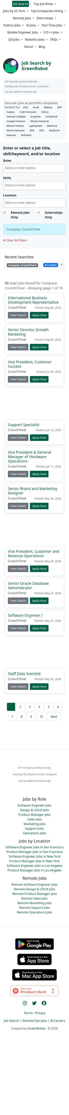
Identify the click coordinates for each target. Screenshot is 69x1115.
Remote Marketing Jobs (34, 903)
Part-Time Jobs (52, 25)
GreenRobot (36, 1028)
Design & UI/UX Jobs (34, 810)
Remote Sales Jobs (34, 898)
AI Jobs (31, 25)
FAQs (54, 39)
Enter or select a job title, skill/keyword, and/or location (31, 150)
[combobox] (34, 168)
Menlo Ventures (16, 130)
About (28, 46)
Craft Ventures (28, 112)
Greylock (35, 116)
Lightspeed (35, 125)
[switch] (6, 212)
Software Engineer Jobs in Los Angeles (34, 866)
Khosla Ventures (39, 121)
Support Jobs (34, 828)
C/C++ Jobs (51, 32)
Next (54, 717)
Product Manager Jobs (34, 815)
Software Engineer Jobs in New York (35, 856)
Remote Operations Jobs (34, 912)
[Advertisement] (34, 404)
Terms (28, 1013)
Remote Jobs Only (20, 214)
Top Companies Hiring (47, 11)
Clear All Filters (16, 240)
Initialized (51, 116)
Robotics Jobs (35, 39)
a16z (25, 107)
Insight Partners (16, 121)
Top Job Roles (43, 4)
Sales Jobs (34, 819)
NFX (41, 130)
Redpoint (54, 130)
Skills (7, 178)
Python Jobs (12, 25)
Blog (42, 46)
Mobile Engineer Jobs (22, 32)
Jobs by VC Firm (14, 11)
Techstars (26, 135)
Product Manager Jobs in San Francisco (34, 852)
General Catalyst (16, 116)
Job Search (20, 4)
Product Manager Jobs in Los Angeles (34, 870)
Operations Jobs (34, 833)
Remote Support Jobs (34, 908)
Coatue (11, 112)
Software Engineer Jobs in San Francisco (35, 847)
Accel (36, 107)
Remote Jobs (22, 18)
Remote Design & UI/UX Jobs (34, 889)
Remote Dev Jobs (34, 1021)
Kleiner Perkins (15, 125)
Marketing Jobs (35, 824)
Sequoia (11, 135)
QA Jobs (14, 39)
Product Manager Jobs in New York (34, 861)
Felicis (44, 112)
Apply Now (39, 315)
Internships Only (54, 214)
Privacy (40, 1013)
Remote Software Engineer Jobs (35, 884)
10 (41, 717)
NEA (32, 130)
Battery (48, 107)
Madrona (52, 125)
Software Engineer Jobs (35, 805)
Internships (45, 18)
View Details (18, 315)
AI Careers (57, 1021)
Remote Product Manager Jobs (34, 894)
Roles (7, 160)
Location (9, 195)
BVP (59, 107)
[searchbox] (35, 169)
